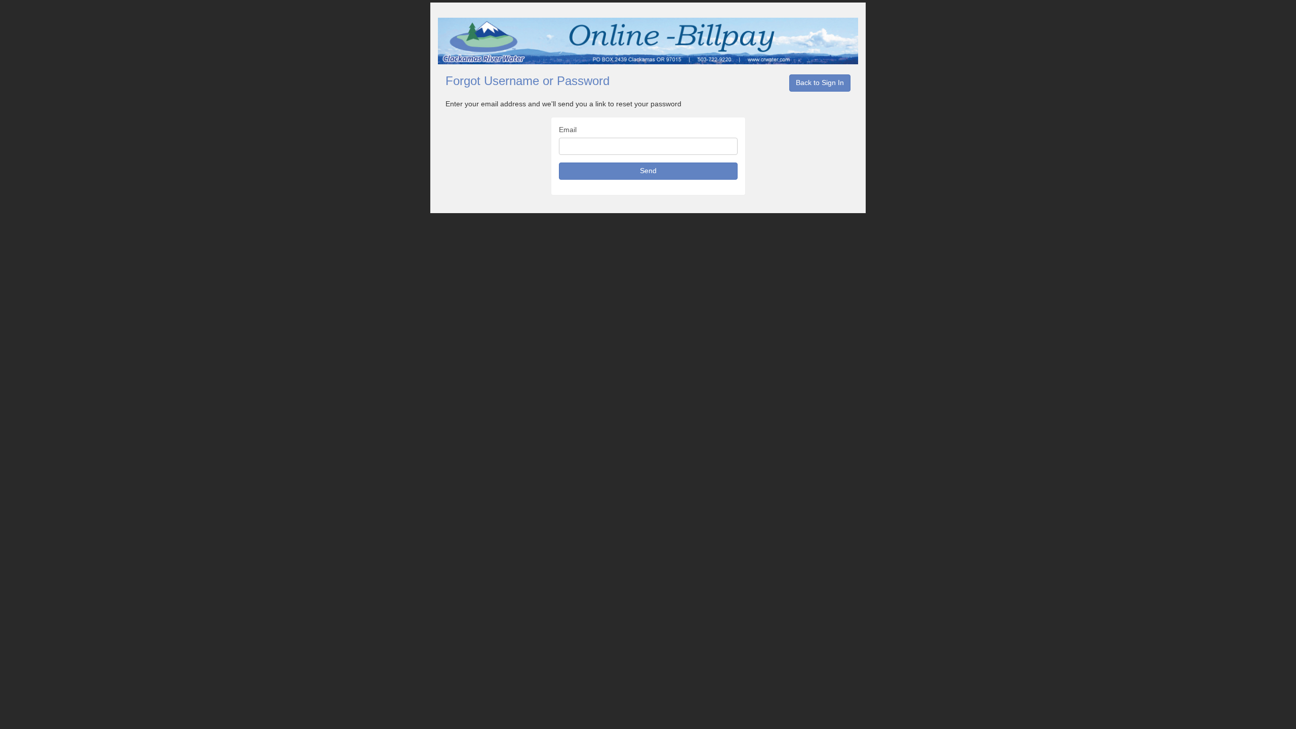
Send (648, 171)
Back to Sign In (820, 82)
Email (568, 130)
